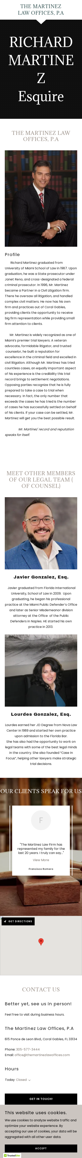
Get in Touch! (41, 1099)
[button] (28, 1080)
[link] (41, 9)
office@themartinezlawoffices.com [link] (42, 1055)
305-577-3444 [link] (28, 1049)
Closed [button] (21, 1079)
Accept (41, 1148)
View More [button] (41, 860)
